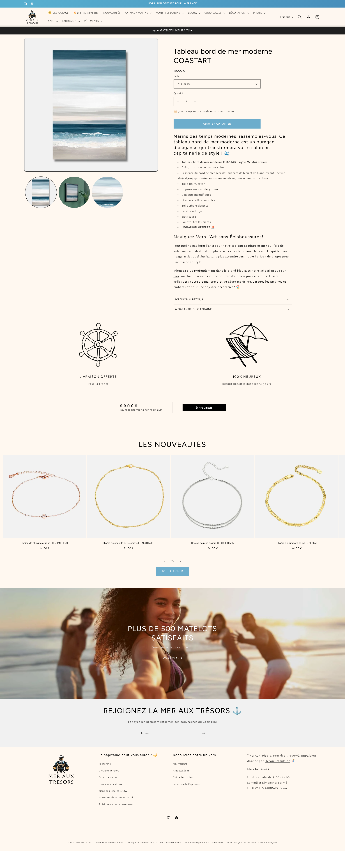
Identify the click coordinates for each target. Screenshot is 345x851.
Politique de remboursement (116, 804)
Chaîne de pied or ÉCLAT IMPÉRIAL (297, 542)
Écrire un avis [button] (204, 407)
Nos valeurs (180, 763)
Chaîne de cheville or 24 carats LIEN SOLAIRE (128, 542)
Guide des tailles (183, 777)
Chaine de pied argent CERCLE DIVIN (212, 542)
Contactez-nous (108, 777)
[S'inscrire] (203, 733)
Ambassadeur (181, 770)
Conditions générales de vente (242, 842)
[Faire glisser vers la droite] (181, 561)
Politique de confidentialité (141, 842)
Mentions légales (268, 842)
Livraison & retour (110, 770)
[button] (138, 13)
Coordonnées (217, 842)
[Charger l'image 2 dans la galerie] (74, 192)
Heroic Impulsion (277, 761)
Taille (177, 76)
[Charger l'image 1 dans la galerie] (41, 192)
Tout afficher (172, 571)
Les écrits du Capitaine (186, 784)
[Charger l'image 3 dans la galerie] (107, 192)
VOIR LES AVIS (172, 658)
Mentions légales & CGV (113, 791)
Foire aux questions (110, 784)
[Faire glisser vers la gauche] (164, 561)
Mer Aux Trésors (84, 842)
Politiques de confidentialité (116, 797)
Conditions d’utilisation (170, 842)
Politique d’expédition (196, 842)
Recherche (105, 763)
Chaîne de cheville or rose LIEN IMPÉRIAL (44, 542)
